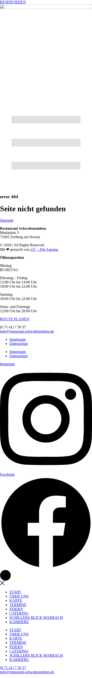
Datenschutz (18, 344)
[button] (5, 575)
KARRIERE (19, 622)
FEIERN (16, 609)
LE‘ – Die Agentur (44, 249)
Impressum (17, 339)
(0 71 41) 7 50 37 (13, 668)
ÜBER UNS (19, 596)
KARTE (15, 601)
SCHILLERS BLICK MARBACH (36, 618)
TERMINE (17, 605)
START (15, 592)
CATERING (19, 613)
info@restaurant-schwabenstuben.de (27, 331)
